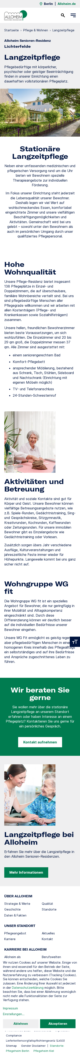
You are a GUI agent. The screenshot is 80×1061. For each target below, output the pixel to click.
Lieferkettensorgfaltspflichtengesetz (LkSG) (35, 1040)
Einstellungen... (14, 1014)
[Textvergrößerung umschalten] (75, 642)
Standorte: (57, 1045)
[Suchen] (63, 15)
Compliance (14, 1035)
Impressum (10, 1008)
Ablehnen (20, 1023)
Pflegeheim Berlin (17, 1050)
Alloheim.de (67, 4)
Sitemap (11, 1045)
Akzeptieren (57, 1023)
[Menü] (73, 15)
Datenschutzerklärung (28, 987)
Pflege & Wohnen (35, 30)
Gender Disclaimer (33, 1045)
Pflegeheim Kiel (43, 1050)
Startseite (11, 30)
